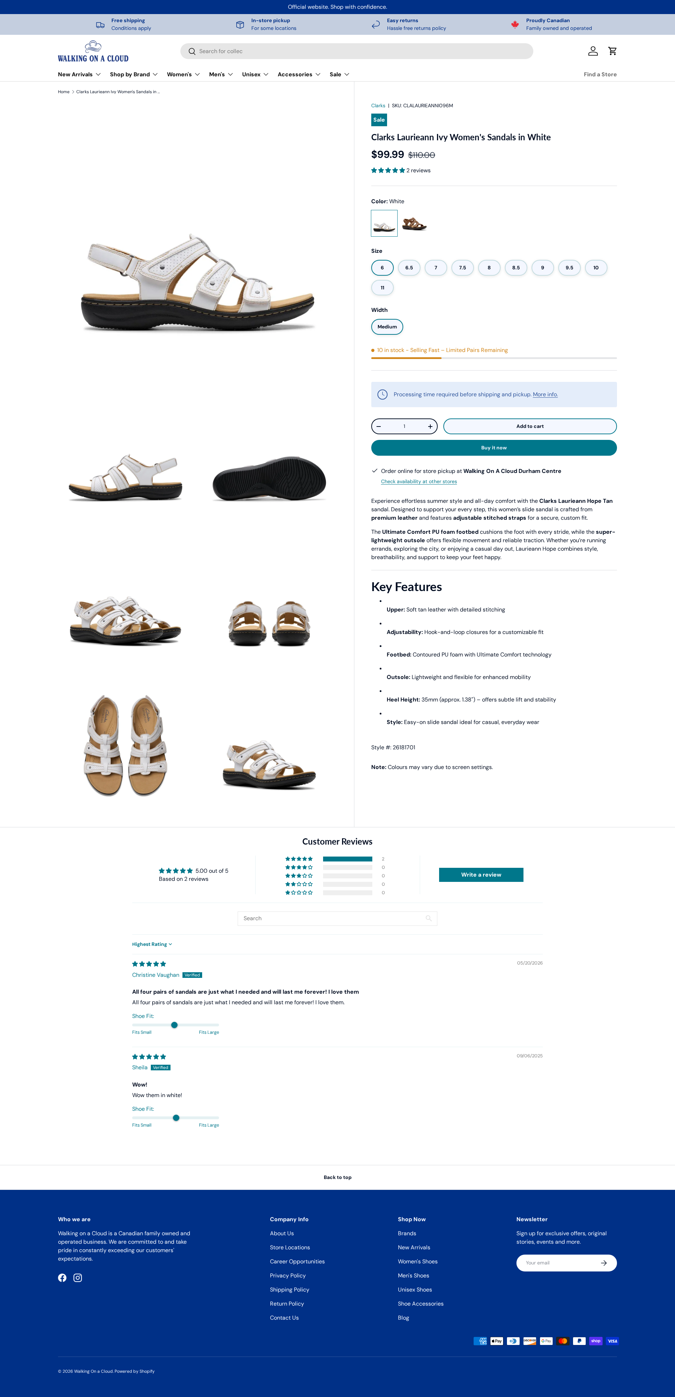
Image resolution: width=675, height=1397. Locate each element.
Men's (217, 74)
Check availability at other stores (419, 481)
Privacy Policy (288, 1275)
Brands (407, 1233)
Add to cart (530, 426)
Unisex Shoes (415, 1289)
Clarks (378, 105)
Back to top (338, 1177)
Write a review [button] (481, 874)
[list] (197, 457)
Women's (179, 74)
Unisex (251, 74)
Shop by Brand (130, 74)
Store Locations (290, 1247)
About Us (282, 1233)
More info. (545, 394)
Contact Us (284, 1317)
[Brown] (414, 223)
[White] (384, 223)
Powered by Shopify (135, 1371)
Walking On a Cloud (93, 1371)
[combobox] (356, 51)
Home (64, 92)
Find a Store (600, 74)
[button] (613, 51)
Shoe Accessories (421, 1303)
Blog (403, 1317)
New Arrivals (75, 74)
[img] (149, 964)
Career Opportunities (297, 1261)
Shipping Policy (289, 1289)
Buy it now (494, 447)
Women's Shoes (418, 1261)
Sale (335, 74)
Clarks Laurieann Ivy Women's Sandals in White (118, 92)
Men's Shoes (413, 1275)
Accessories (295, 74)
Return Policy (287, 1303)
